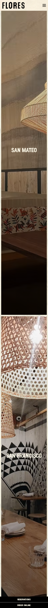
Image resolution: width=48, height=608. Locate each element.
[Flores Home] (14, 5)
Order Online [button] (24, 605)
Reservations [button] (24, 599)
